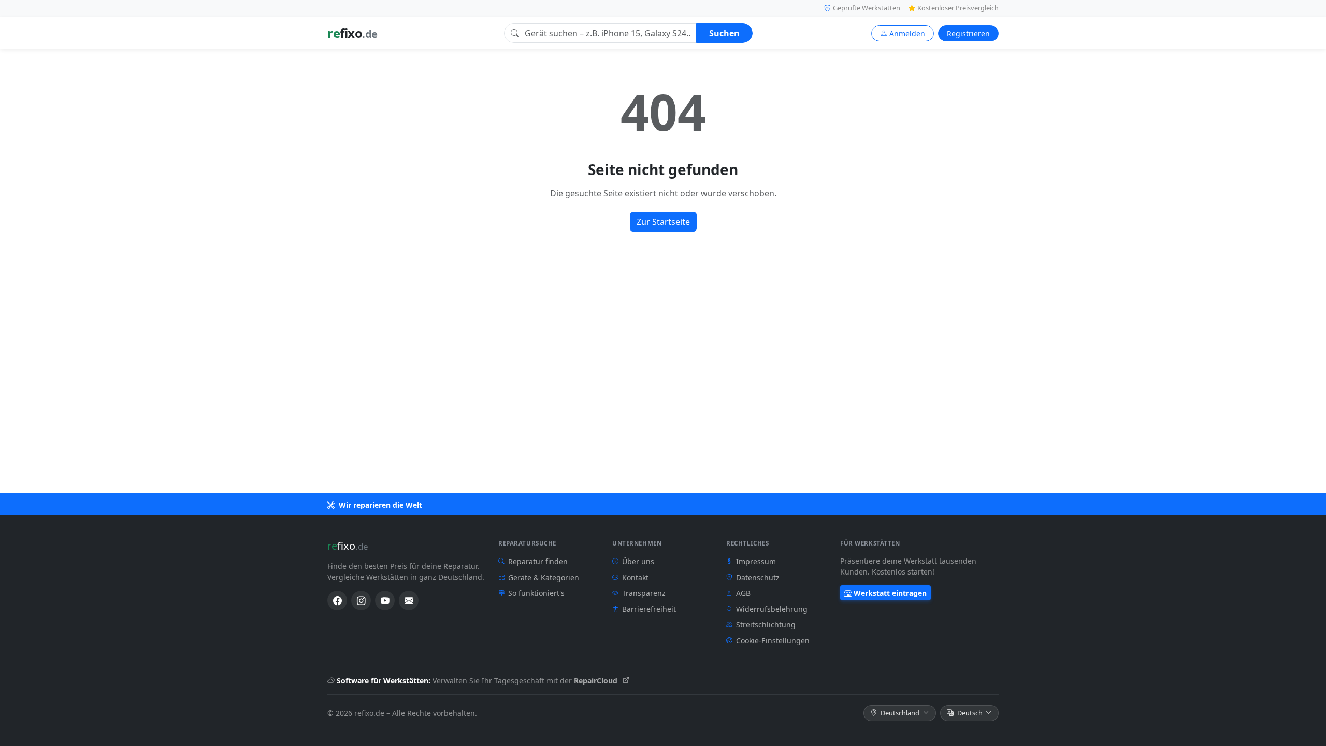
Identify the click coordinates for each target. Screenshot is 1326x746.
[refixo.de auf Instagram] (361, 600)
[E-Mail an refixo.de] (409, 600)
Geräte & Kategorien (543, 577)
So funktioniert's (536, 593)
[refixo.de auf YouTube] (385, 600)
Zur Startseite (663, 221)
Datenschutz (758, 577)
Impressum (752, 561)
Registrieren (968, 33)
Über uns (638, 561)
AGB (743, 593)
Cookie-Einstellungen (773, 640)
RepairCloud (596, 680)
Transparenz (644, 593)
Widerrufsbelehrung (772, 609)
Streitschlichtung (766, 624)
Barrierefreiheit (649, 609)
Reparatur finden (538, 561)
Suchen (724, 33)
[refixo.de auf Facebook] (337, 600)
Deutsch (970, 713)
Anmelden (907, 33)
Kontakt (635, 577)
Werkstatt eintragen (890, 593)
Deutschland (900, 713)
